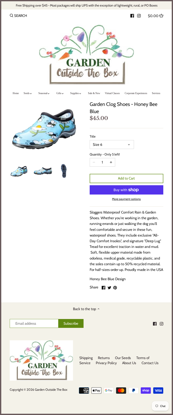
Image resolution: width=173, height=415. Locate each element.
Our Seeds (123, 358)
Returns (104, 358)
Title (93, 136)
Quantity (105, 154)
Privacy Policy (106, 363)
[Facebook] (132, 15)
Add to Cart (126, 178)
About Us (129, 363)
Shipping (86, 358)
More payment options (126, 199)
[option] (20, 171)
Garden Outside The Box (51, 390)
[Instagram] (139, 15)
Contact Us (150, 363)
